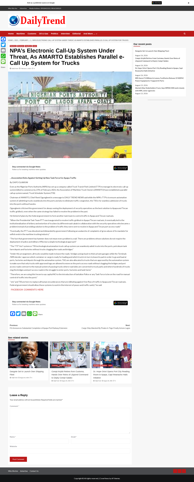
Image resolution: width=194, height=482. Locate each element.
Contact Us (34, 471)
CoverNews (104, 478)
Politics (54, 34)
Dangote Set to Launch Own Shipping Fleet (152, 51)
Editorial (77, 34)
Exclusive (20, 46)
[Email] (3, 50)
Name (13, 437)
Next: (106, 326)
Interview (65, 34)
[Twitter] (3, 45)
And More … (89, 34)
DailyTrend (15, 68)
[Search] (184, 34)
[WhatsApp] (3, 56)
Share (40, 314)
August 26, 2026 (24, 377)
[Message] (3, 61)
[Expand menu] (96, 34)
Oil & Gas (43, 34)
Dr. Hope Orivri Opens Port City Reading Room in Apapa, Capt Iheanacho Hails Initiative (111, 374)
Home (11, 34)
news (34, 46)
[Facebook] (3, 39)
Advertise (23, 8)
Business (13, 46)
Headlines (28, 46)
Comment (14, 406)
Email (74, 437)
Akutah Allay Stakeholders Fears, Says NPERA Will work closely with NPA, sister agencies (159, 89)
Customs (32, 34)
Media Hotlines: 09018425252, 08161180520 (45, 8)
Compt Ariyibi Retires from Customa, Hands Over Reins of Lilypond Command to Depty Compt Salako (70, 374)
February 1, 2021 (26, 68)
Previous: (38, 326)
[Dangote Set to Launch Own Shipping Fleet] (28, 354)
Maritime (21, 34)
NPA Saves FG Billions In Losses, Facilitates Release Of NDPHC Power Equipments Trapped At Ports (159, 79)
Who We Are (12, 8)
